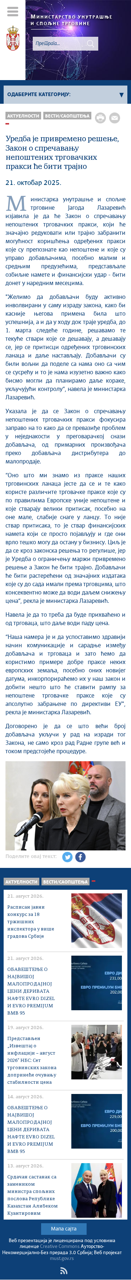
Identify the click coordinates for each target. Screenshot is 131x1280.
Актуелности (23, 116)
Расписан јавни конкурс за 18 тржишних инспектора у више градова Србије (30, 922)
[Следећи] (119, 807)
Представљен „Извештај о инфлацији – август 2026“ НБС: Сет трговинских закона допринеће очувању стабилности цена (31, 1060)
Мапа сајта (63, 1229)
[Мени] (13, 11)
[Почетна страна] (13, 39)
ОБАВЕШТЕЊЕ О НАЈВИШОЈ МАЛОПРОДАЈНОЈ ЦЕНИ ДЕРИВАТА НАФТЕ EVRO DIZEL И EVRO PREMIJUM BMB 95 (31, 991)
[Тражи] (90, 44)
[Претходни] (11, 807)
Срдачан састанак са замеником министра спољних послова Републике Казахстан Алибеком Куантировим (32, 1195)
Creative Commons (60, 1246)
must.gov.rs (62, 1258)
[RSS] (63, 1271)
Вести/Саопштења (67, 116)
